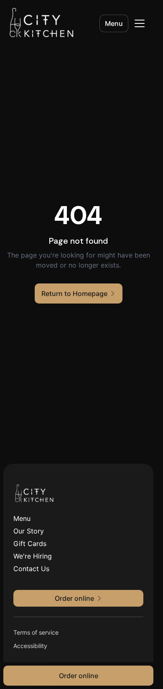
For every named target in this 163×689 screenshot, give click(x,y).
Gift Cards (29, 543)
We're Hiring (32, 556)
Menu (114, 23)
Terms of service (36, 632)
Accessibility (30, 645)
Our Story (28, 531)
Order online (78, 675)
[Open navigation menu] (139, 23)
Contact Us (31, 568)
